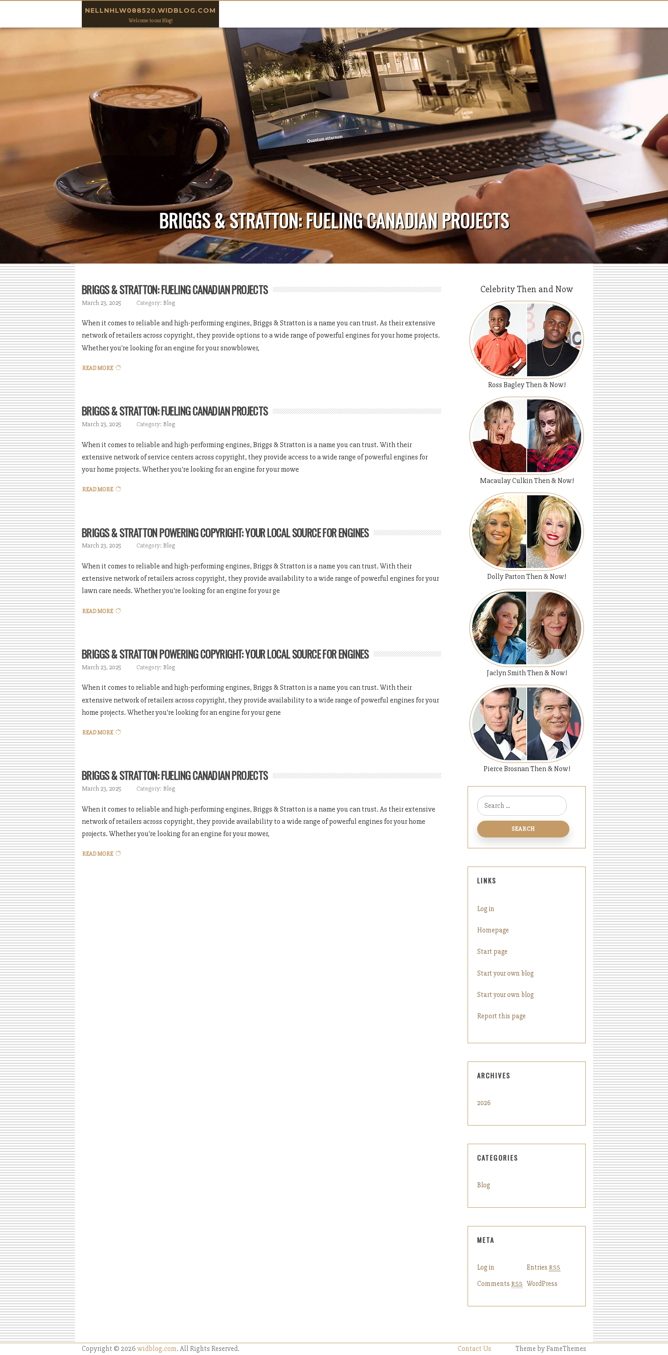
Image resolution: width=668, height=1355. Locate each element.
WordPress (542, 1284)
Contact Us (474, 1349)
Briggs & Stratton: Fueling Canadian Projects (175, 289)
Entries (543, 1267)
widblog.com (157, 1349)
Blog (169, 303)
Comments (500, 1284)
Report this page (501, 1016)
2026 (484, 1103)
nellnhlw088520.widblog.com (150, 10)
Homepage (493, 930)
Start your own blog (505, 973)
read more (97, 368)
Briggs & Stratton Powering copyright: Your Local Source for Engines (225, 532)
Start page (492, 951)
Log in (485, 909)
